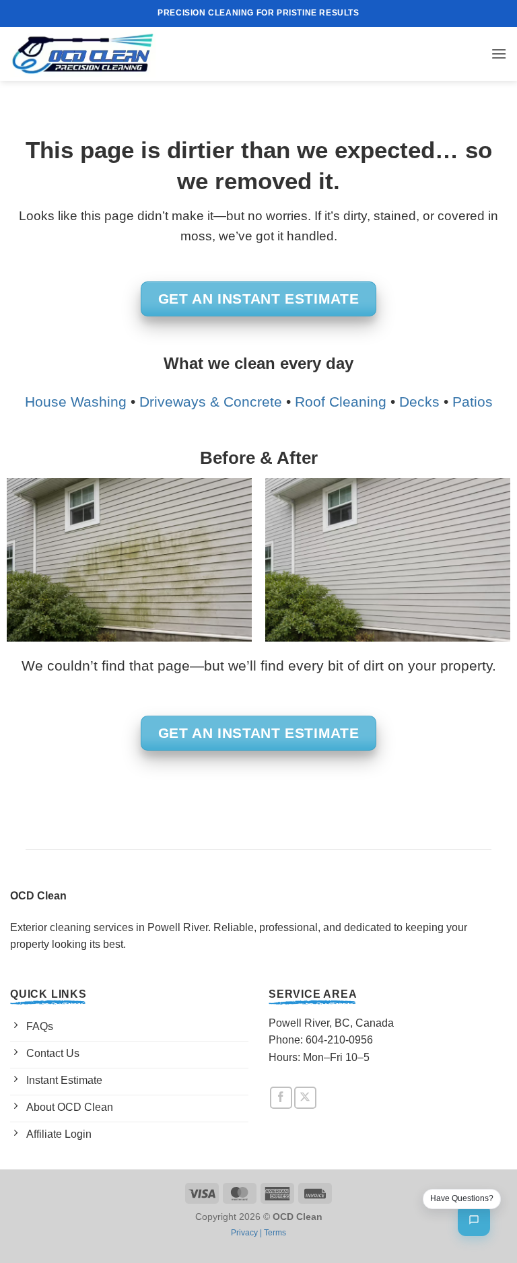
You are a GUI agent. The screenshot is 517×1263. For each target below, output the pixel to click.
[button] (499, 53)
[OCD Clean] (83, 54)
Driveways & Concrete (210, 401)
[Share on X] (305, 1098)
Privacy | (247, 1233)
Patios (472, 401)
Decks (419, 401)
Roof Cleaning (340, 401)
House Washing (76, 401)
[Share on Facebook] (281, 1098)
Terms (275, 1233)
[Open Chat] (474, 1220)
